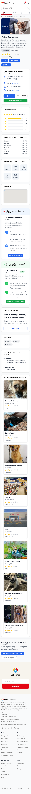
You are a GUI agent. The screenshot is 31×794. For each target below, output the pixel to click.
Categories (4, 747)
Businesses (7, 13)
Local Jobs (4, 741)
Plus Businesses (21, 744)
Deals (17, 13)
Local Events (5, 738)
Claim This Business (15, 100)
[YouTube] (18, 728)
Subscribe (15, 686)
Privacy (19, 769)
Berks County (10, 16)
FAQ (2, 777)
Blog (18, 750)
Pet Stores (8, 341)
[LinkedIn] (8, 728)
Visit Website (16, 90)
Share (10, 96)
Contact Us (4, 780)
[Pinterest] (15, 728)
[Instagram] (11, 728)
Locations (4, 744)
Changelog (20, 752)
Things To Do (5, 736)
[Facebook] (2, 728)
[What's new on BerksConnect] (24, 3)
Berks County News (7, 752)
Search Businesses (6, 763)
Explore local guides (9, 657)
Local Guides (5, 750)
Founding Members (22, 747)
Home (2, 16)
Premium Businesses (22, 741)
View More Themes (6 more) (15, 301)
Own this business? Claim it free (12, 653)
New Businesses (21, 738)
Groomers (22, 16)
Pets (17, 16)
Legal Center (20, 763)
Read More (15, 328)
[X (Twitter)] (5, 728)
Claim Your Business (7, 766)
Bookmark (23, 95)
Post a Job (4, 769)
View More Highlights (15, 255)
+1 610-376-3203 (16, 87)
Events (25, 13)
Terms (18, 766)
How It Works (5, 774)
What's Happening (22, 736)
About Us (4, 771)
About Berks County (7, 755)
